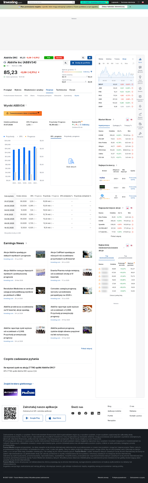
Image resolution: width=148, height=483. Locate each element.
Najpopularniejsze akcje (110, 208)
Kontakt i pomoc (136, 416)
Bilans (33, 95)
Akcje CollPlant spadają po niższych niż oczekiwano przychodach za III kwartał (63, 255)
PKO (100, 95)
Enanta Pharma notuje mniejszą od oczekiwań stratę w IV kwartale (65, 273)
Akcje (124, 59)
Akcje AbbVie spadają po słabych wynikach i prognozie (17, 254)
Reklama (133, 411)
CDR (100, 99)
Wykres (17, 90)
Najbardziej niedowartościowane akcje (108, 248)
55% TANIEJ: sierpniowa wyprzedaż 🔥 (94, 2)
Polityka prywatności (119, 477)
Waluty (101, 59)
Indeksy (108, 59)
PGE (100, 92)
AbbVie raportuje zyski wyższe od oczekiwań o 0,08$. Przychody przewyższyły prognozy (65, 312)
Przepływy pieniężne (44, 95)
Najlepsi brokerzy (107, 165)
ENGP (100, 106)
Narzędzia (112, 420)
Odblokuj (86, 72)
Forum (72, 90)
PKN (100, 103)
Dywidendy (68, 95)
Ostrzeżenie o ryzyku (137, 477)
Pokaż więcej (86, 348)
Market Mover (105, 119)
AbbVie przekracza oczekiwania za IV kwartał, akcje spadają (18, 308)
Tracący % (128, 125)
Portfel (110, 416)
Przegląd (8, 90)
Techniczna (61, 90)
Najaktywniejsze (104, 125)
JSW (100, 88)
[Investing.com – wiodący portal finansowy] (13, 2)
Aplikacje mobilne (114, 411)
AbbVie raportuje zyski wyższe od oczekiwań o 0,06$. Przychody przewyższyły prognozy (18, 333)
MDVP (101, 84)
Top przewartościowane (125, 257)
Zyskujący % (117, 125)
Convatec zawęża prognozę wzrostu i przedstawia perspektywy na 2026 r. (63, 291)
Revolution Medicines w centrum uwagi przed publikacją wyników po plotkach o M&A (18, 291)
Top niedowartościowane (106, 257)
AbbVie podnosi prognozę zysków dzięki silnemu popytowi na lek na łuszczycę (65, 331)
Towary (117, 59)
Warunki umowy (103, 477)
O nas (132, 406)
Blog (109, 406)
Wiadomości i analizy (33, 90)
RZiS (26, 95)
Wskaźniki (57, 95)
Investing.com (8, 259)
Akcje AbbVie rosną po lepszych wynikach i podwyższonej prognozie (18, 273)
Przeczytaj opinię (132, 178)
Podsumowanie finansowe (13, 95)
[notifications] (138, 2)
